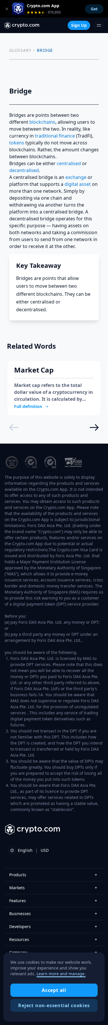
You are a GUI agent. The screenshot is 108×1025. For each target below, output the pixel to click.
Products (53, 874)
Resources (53, 939)
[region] (54, 987)
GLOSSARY (20, 50)
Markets (53, 887)
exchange (75, 177)
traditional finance (55, 136)
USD (45, 850)
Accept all (54, 990)
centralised (69, 163)
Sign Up (79, 25)
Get (94, 9)
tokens (16, 143)
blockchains (42, 122)
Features (53, 900)
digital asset (78, 184)
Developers (53, 926)
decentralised (24, 170)
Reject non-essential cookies (54, 1005)
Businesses (53, 913)
